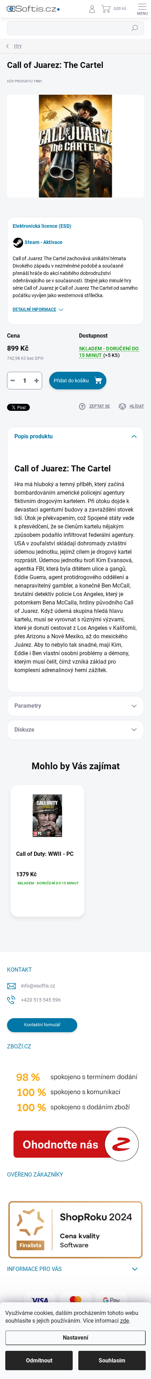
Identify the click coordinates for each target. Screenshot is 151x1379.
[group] (75, 854)
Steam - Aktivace (44, 242)
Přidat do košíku (71, 380)
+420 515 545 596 (41, 1000)
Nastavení (75, 1337)
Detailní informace (34, 309)
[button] (47, 878)
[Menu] (142, 9)
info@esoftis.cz (38, 986)
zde (124, 1320)
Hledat (135, 28)
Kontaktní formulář (42, 1024)
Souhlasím (112, 1360)
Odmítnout (39, 1360)
